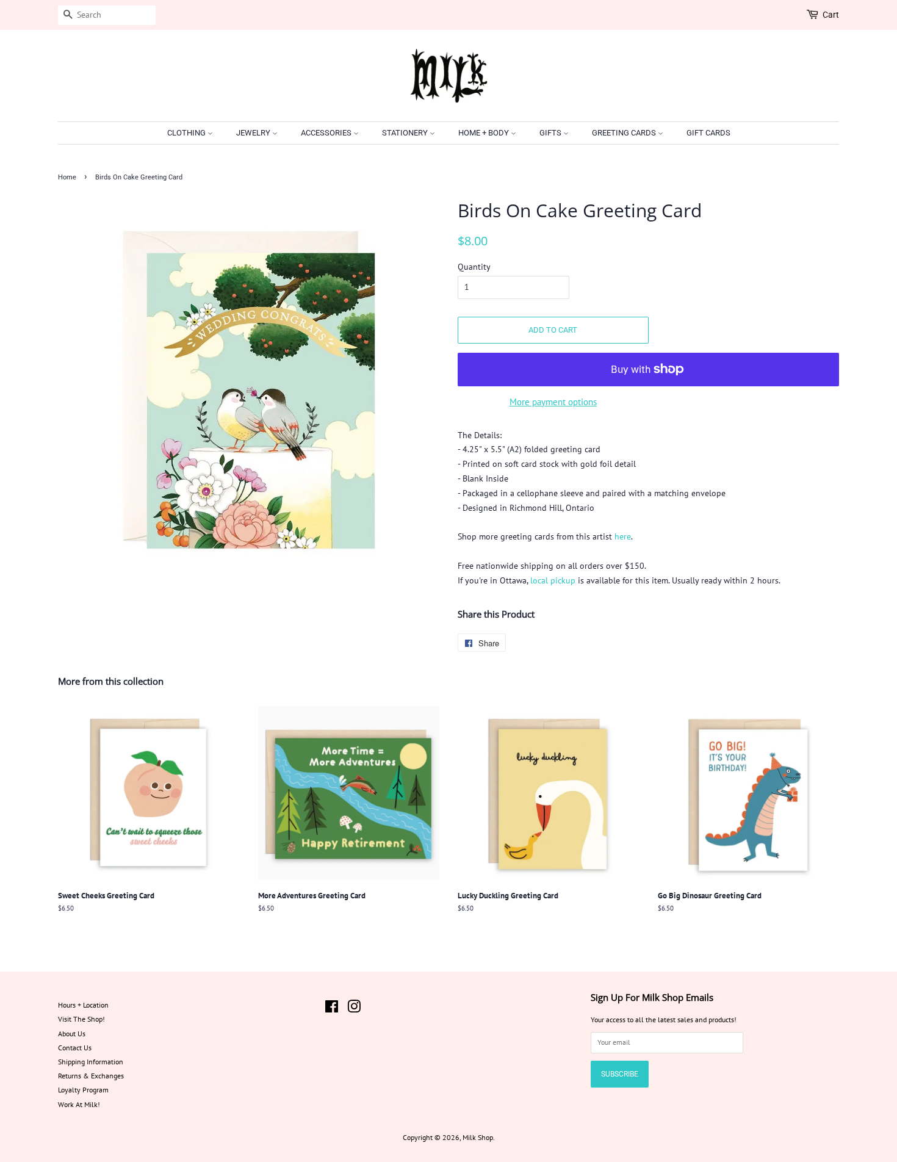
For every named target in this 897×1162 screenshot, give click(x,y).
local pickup (552, 580)
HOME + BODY (484, 132)
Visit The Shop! (81, 1018)
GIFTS (551, 132)
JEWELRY (254, 132)
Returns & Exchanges (91, 1075)
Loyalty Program (83, 1089)
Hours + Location (83, 1004)
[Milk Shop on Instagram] (354, 1009)
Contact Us (75, 1047)
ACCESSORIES (327, 132)
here (622, 536)
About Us (71, 1033)
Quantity (474, 266)
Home (67, 177)
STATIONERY (406, 132)
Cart (831, 15)
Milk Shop (478, 1137)
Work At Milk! (79, 1104)
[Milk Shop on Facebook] (332, 1009)
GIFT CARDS (708, 132)
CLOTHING (187, 132)
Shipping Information (90, 1061)
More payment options (553, 402)
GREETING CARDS (625, 132)
